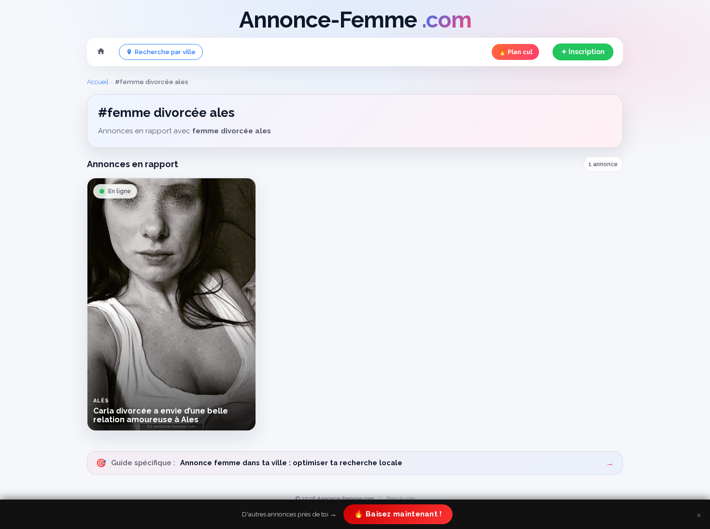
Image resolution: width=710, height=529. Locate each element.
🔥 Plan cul (515, 52)
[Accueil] (101, 52)
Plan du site (400, 498)
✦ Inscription (583, 52)
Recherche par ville (165, 52)
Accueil (98, 82)
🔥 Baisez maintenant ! (397, 514)
